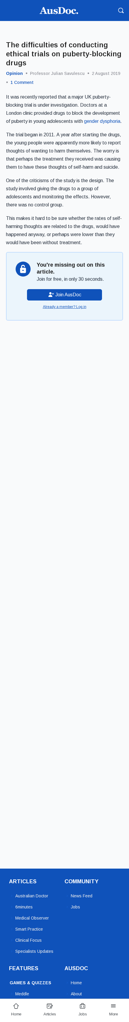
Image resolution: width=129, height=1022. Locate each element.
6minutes (24, 907)
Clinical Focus (28, 940)
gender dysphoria (102, 121)
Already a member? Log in (64, 307)
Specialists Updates (34, 951)
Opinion (14, 73)
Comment (22, 82)
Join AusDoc (67, 294)
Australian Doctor (31, 895)
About (76, 993)
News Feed (81, 895)
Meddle (22, 993)
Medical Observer (32, 918)
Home (76, 982)
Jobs (75, 907)
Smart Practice (29, 929)
